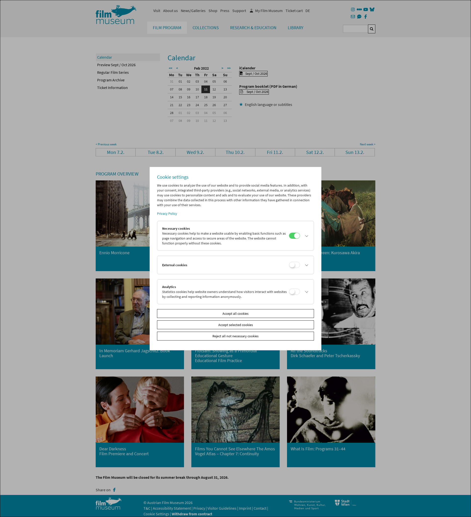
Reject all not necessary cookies (235, 336)
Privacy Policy (167, 213)
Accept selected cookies (235, 325)
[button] (305, 235)
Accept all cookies (235, 313)
